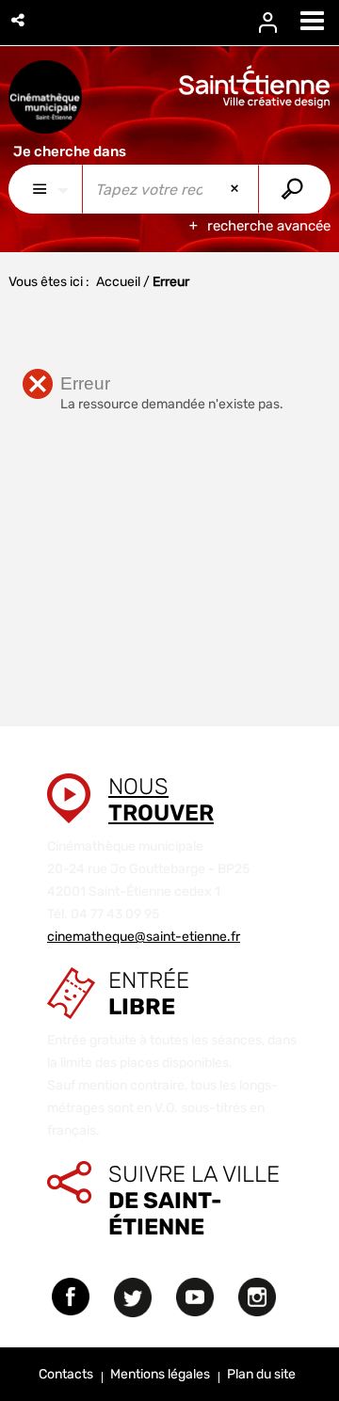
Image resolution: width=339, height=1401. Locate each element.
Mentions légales (160, 1374)
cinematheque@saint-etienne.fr (143, 937)
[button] (19, 20)
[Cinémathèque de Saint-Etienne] (45, 97)
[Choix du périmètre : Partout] (45, 189)
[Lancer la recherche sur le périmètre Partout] (294, 189)
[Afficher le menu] (312, 21)
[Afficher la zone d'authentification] (279, 23)
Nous (161, 799)
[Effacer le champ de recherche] (236, 189)
